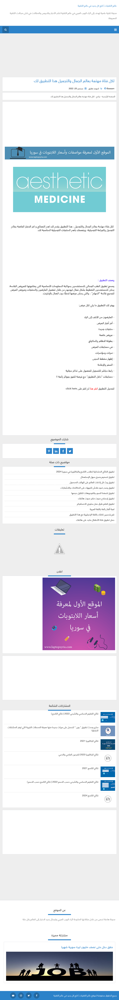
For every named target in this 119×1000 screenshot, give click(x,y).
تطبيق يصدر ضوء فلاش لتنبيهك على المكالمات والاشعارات (87, 487)
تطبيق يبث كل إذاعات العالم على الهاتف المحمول (92, 482)
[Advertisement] (59, 56)
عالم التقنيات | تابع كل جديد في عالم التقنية (97, 5)
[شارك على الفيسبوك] (63, 451)
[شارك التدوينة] (56, 451)
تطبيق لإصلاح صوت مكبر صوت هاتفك (96, 498)
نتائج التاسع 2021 (90, 768)
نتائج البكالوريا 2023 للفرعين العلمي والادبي (78, 754)
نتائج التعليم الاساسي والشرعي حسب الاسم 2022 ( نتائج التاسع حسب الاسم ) (62, 781)
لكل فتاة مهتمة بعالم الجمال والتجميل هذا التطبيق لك (74, 80)
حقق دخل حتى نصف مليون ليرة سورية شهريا (87, 947)
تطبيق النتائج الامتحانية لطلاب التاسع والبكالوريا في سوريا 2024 (85, 471)
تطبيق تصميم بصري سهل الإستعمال (97, 476)
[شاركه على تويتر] (70, 451)
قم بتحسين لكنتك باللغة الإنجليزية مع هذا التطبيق (92, 514)
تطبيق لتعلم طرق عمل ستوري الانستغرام (95, 503)
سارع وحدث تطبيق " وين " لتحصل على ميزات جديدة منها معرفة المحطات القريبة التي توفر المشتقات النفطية (53, 729)
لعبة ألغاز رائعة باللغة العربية (102, 508)
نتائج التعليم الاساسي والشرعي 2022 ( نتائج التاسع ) (74, 713)
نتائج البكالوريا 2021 (89, 740)
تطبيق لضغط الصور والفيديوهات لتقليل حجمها (92, 492)
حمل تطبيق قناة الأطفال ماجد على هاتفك (95, 519)
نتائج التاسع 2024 (90, 795)
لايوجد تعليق (93, 88)
